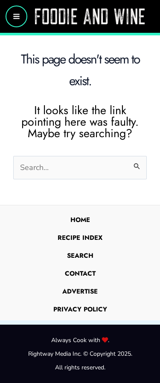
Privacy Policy (80, 309)
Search (80, 255)
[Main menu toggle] (16, 16)
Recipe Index (80, 237)
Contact (80, 273)
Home (80, 220)
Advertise (80, 291)
